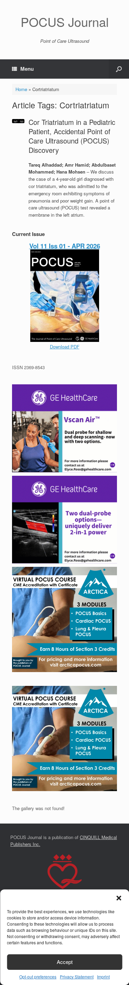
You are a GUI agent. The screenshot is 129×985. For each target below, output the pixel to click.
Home (21, 89)
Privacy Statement (77, 976)
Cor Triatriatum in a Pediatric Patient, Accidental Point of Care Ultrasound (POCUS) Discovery (72, 136)
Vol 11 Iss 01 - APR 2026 (64, 245)
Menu (27, 68)
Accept (65, 961)
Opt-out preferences (37, 976)
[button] (118, 898)
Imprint (103, 976)
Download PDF (64, 346)
